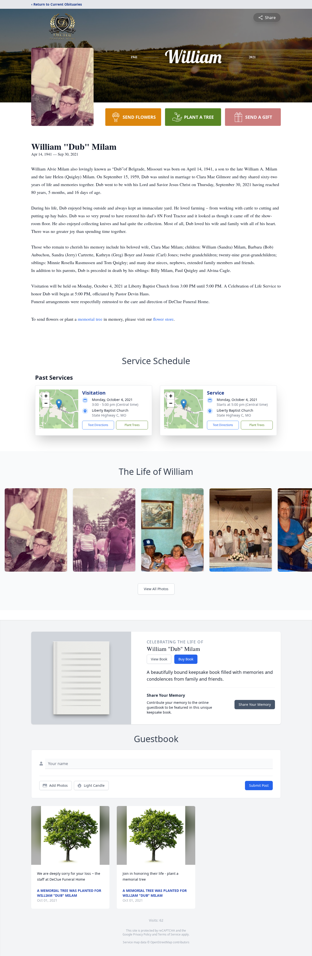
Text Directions (98, 425)
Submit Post (259, 785)
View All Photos (156, 589)
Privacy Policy (142, 934)
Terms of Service (169, 934)
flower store (163, 319)
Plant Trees (132, 425)
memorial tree (90, 319)
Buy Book (185, 659)
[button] (59, 404)
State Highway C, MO (109, 415)
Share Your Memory (255, 704)
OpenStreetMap (161, 942)
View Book (159, 659)
